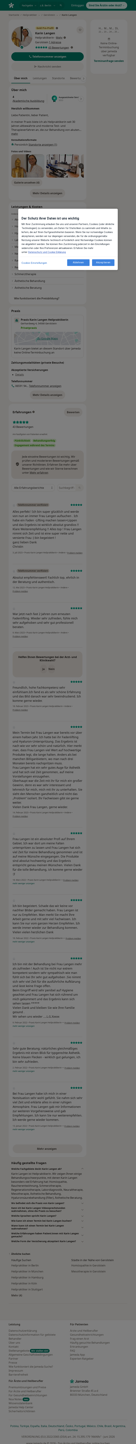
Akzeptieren (103, 262)
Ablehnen (78, 262)
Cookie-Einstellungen (34, 262)
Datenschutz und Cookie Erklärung (47, 252)
